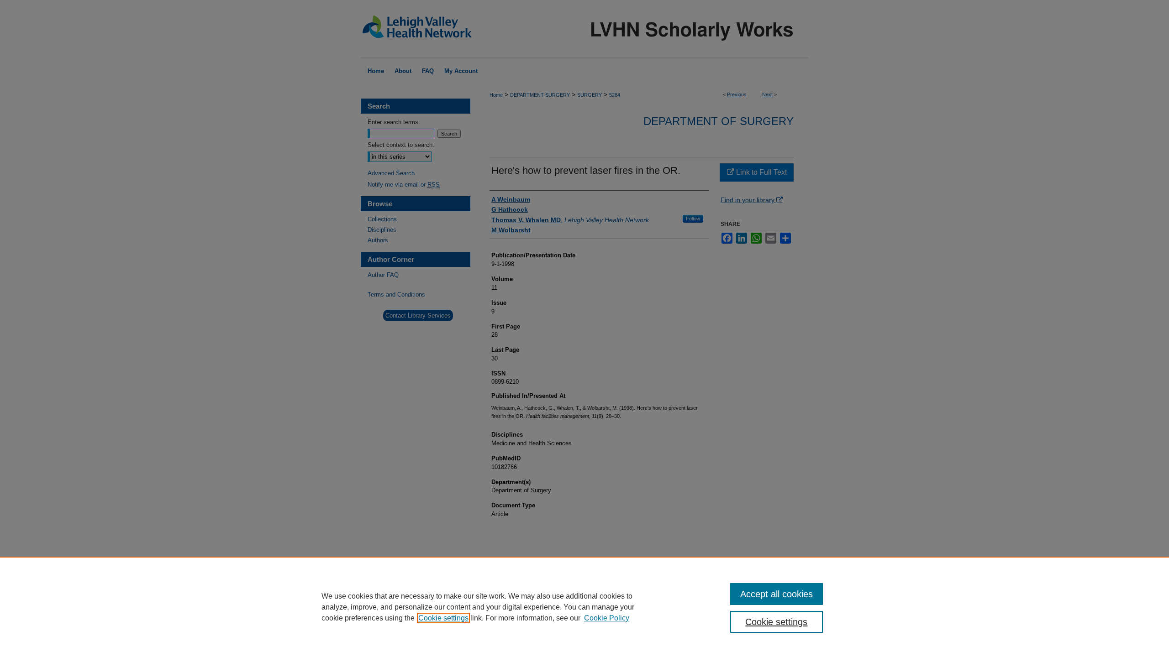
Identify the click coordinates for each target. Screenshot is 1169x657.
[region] (584, 607)
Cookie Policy (606, 618)
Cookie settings (443, 618)
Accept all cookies (776, 594)
